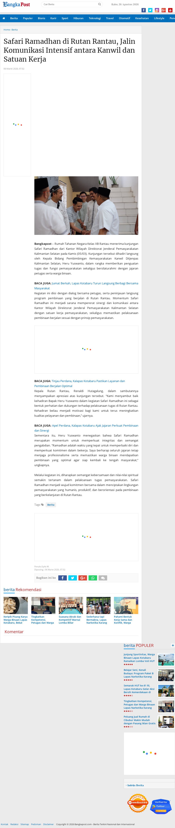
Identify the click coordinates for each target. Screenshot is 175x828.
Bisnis (41, 18)
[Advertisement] (17, 125)
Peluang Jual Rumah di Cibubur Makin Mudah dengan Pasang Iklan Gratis (140, 720)
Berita (14, 18)
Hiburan (78, 18)
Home (7, 29)
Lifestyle (159, 18)
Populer (28, 18)
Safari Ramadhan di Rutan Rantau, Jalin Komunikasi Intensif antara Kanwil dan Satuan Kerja (69, 50)
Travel (110, 18)
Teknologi (95, 18)
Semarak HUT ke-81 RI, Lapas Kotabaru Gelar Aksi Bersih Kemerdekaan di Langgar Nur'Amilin (139, 690)
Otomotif (124, 18)
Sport (65, 18)
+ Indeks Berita (135, 785)
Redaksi (14, 824)
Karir (53, 18)
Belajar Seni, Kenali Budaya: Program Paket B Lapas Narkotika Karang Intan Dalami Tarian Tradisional (138, 676)
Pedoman (36, 824)
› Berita (14, 29)
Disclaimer (48, 824)
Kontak (4, 824)
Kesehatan (142, 18)
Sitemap (25, 824)
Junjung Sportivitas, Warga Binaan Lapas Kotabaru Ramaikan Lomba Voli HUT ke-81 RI (139, 659)
